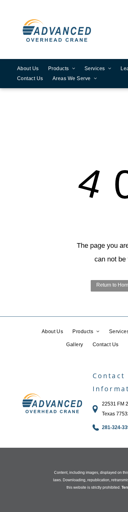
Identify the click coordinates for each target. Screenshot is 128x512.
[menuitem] (27, 69)
